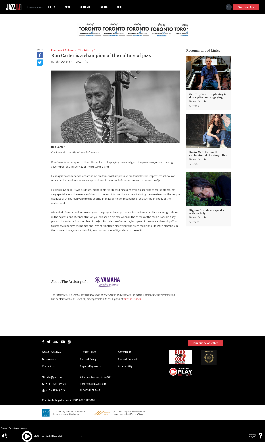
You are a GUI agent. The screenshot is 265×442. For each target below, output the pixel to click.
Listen (51, 7)
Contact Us (48, 366)
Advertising (124, 351)
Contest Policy (88, 359)
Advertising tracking (18, 428)
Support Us (246, 7)
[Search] (229, 7)
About (120, 7)
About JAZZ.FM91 (52, 351)
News (67, 7)
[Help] (260, 437)
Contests (85, 7)
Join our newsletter (205, 343)
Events (104, 7)
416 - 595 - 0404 (56, 383)
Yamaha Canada (132, 298)
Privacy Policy (88, 351)
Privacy (3, 428)
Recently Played (252, 436)
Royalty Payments (90, 366)
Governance (49, 359)
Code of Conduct (127, 359)
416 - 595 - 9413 (55, 390)
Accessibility (125, 366)
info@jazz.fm (54, 377)
